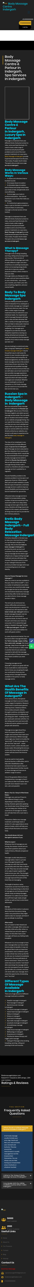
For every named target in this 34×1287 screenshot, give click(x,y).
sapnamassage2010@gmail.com (15, 1273)
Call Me (25, 27)
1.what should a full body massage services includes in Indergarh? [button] (15, 1128)
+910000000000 (25, 23)
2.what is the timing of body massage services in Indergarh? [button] (14, 1176)
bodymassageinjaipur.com (13, 1277)
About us (6, 1242)
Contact (5, 1250)
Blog (4, 1254)
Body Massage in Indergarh (14, 156)
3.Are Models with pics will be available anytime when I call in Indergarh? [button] (14, 1185)
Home (5, 1238)
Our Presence (7, 1246)
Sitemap (5, 1258)
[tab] (17, 1128)
